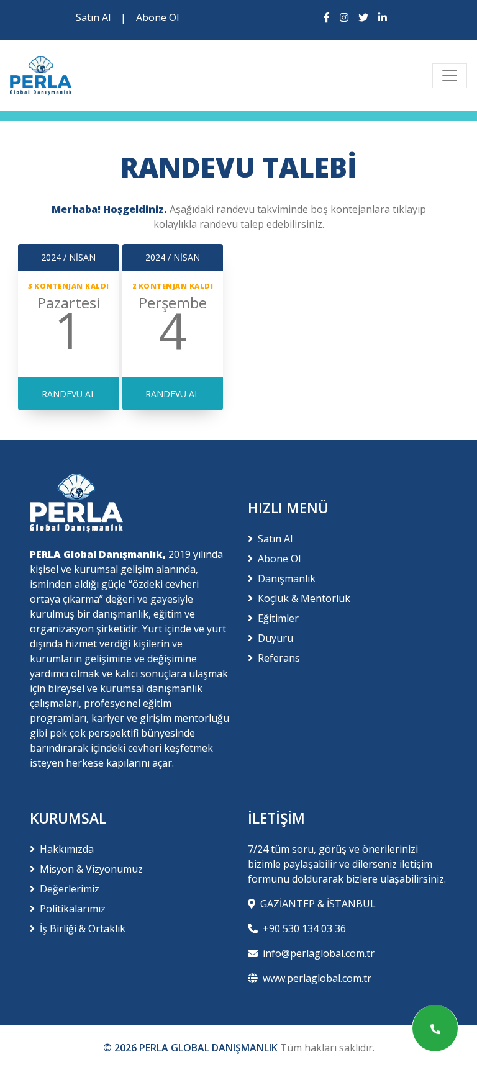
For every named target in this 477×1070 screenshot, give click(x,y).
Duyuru (275, 638)
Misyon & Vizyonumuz (91, 869)
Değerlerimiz (69, 889)
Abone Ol (157, 17)
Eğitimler (278, 618)
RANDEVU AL (69, 394)
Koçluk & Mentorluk (304, 598)
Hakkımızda (67, 849)
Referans (279, 658)
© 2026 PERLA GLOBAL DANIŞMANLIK (191, 1047)
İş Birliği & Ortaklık (82, 928)
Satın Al (93, 17)
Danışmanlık (287, 578)
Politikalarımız (73, 908)
